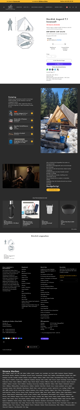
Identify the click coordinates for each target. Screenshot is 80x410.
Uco (76, 402)
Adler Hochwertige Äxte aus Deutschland (49, 310)
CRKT (74, 375)
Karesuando (5, 388)
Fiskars (15, 381)
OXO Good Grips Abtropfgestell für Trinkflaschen (28, 223)
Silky (47, 398)
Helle (56, 383)
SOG (72, 396)
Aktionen (23, 285)
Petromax (43, 304)
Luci (60, 388)
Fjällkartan (19, 381)
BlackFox (12, 375)
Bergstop (71, 373)
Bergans (66, 373)
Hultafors (32, 386)
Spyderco (5, 400)
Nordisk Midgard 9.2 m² (21, 113)
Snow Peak (68, 398)
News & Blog (24, 299)
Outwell (25, 394)
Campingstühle (44, 300)
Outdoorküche (25, 279)
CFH (71, 375)
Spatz (73, 398)
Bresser (33, 375)
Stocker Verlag (30, 400)
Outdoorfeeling (19, 394)
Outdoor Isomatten (44, 280)
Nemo (56, 390)
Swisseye (64, 400)
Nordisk (13, 392)
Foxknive (42, 381)
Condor (52, 377)
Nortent (42, 290)
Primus (22, 396)
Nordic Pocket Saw (7, 392)
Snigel (64, 398)
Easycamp (38, 379)
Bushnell (67, 375)
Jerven (66, 386)
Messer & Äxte (58, 7)
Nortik (26, 392)
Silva (50, 398)
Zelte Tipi (26, 7)
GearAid (69, 381)
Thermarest (28, 402)
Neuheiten (19, 7)
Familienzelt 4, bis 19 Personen (47, 282)
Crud (69, 377)
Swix (68, 400)
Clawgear (26, 377)
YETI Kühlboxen (44, 296)
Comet (48, 377)
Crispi (65, 377)
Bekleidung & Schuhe (37, 7)
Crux (72, 377)
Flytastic (38, 381)
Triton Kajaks (64, 402)
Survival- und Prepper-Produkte (47, 298)
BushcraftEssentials (60, 375)
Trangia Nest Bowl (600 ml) (67, 222)
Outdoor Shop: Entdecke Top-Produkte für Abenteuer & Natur (30, 302)
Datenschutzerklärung (26, 293)
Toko (46, 402)
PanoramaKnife (52, 394)
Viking (22, 405)
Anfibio (28, 373)
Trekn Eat (54, 402)
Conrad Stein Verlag (59, 377)
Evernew (54, 379)
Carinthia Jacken (44, 284)
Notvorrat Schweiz (44, 302)
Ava (50, 373)
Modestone (33, 390)
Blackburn (17, 375)
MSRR (7, 390)
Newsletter (63, 267)
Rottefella (63, 396)
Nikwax (60, 390)
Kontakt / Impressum (26, 287)
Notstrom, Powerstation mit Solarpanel (49, 278)
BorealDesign (24, 375)
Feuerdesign (63, 379)
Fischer (10, 381)
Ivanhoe (57, 386)
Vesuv (13, 405)
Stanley (16, 400)
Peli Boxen (62, 394)
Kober (35, 388)
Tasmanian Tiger (14, 402)
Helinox (53, 383)
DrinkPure (13, 379)
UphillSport (5, 405)
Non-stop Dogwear (67, 390)
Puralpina (39, 396)
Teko (20, 402)
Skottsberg (54, 398)
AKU (4, 373)
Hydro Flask (43, 386)
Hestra (4, 386)
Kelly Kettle (19, 388)
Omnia (45, 392)
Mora (37, 390)
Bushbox (54, 375)
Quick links (44, 267)
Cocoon (30, 377)
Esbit (50, 379)
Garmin (59, 381)
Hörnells (48, 386)
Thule (33, 402)
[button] (4, 7)
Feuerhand (69, 379)
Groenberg (29, 383)
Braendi (29, 375)
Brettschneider (39, 375)
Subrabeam (37, 400)
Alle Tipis (24, 295)
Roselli (58, 396)
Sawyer (16, 398)
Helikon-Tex (47, 383)
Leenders (50, 388)
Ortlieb (74, 392)
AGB (23, 291)
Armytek (37, 373)
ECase (22, 379)
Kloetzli (31, 388)
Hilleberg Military (15, 386)
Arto (41, 373)
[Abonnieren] (76, 280)
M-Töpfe (69, 388)
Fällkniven (47, 381)
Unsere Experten (25, 289)
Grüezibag (41, 383)
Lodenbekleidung (44, 306)
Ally (21, 373)
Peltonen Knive (69, 394)
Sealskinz (33, 398)
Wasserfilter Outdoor (45, 294)
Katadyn (11, 388)
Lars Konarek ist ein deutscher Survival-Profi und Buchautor (49, 315)
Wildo (58, 405)
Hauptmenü (25, 267)
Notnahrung (32, 392)
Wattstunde (37, 405)
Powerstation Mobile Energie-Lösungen (49, 288)
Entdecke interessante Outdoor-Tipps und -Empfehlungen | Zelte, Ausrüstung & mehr (30, 306)
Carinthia (16, 377)
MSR (4, 390)
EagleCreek (27, 379)
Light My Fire (56, 388)
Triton (58, 402)
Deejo (4, 379)
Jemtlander (61, 386)
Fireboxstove (5, 381)
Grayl (19, 383)
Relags (46, 396)
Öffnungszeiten (45, 321)
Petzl (9, 396)
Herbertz (72, 383)
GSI (55, 381)
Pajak (39, 394)
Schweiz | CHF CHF (33, 346)
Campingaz (5, 377)
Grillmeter (23, 383)
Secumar (38, 398)
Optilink (53, 392)
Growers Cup (36, 383)
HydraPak (37, 386)
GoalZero (5, 383)
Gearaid (73, 381)
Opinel (49, 392)
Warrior (32, 405)
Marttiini (11, 390)
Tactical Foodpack (6, 402)
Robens (55, 396)
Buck (49, 375)
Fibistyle (75, 379)
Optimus (58, 392)
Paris (58, 394)
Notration (37, 392)
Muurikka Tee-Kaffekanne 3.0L (21, 126)
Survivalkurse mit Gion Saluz (47, 274)
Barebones (61, 373)
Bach (53, 373)
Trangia (49, 402)
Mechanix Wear (21, 390)
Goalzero (10, 383)
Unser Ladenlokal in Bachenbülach (8, 267)
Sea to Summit (22, 398)
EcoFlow (46, 379)
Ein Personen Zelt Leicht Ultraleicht (48, 276)
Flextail (33, 381)
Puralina (34, 396)
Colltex (44, 377)
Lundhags (64, 388)
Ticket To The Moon (39, 402)
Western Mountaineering (50, 405)
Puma (30, 396)
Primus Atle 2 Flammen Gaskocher (20, 119)
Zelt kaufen (24, 297)
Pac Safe (30, 394)
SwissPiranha (58, 400)
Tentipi (23, 402)
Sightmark (43, 398)
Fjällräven (25, 381)
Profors (26, 396)
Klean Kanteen (26, 388)
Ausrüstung (49, 7)
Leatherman (44, 388)
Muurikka (42, 390)
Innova (52, 386)
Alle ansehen (74, 229)
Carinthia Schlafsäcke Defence (47, 286)
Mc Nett (16, 390)
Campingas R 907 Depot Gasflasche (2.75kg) (21, 141)
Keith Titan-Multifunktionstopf (47, 222)
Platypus (18, 396)
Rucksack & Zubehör (26, 283)
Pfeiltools (13, 396)
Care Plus (10, 377)
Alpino (24, 373)
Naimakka (47, 390)
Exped (58, 379)
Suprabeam (43, 400)
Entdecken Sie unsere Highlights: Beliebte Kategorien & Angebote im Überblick (48, 271)
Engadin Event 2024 (45, 318)
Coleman (40, 377)
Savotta (12, 398)
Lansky (39, 388)
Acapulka (8, 373)
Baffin (56, 373)
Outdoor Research (11, 394)
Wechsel (42, 405)
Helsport (61, 383)
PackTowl (35, 394)
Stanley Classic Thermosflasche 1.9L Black (11, 222)
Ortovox (4, 394)
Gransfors (15, 383)
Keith (14, 388)
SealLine (28, 398)
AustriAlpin (45, 373)
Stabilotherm (10, 400)
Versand (53, 34)
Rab (43, 396)
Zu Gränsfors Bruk (53, 190)
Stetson (25, 400)
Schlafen (23, 281)
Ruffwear (68, 396)
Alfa (19, 373)
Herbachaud (66, 383)
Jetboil (70, 386)
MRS (73, 388)
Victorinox (18, 405)
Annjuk (33, 373)
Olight (41, 392)
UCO (73, 402)
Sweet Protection (50, 400)
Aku (16, 373)
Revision (50, 396)
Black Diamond (6, 375)
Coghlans (35, 377)
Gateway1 (63, 381)
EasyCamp (32, 379)
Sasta (8, 398)
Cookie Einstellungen (7, 349)
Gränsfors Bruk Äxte (45, 292)
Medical (28, 390)
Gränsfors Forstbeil (19, 133)
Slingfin (60, 398)
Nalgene (52, 390)
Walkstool (27, 405)
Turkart (69, 402)
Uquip (9, 405)
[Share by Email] (52, 70)
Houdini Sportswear (24, 386)
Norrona (18, 392)
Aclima (12, 373)
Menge (47, 54)
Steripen (20, 400)
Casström (21, 377)
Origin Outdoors (68, 392)
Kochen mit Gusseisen (45, 312)
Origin (62, 392)
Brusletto (45, 375)
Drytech (18, 379)
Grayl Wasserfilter (44, 308)
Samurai (4, 398)
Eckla (42, 379)
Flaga (29, 381)
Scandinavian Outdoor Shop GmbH (12, 321)
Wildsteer (62, 405)
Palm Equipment (44, 394)
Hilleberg (9, 386)
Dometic (8, 379)
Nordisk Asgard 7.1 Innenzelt (9, 256)
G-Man (52, 381)
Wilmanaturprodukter (70, 405)
